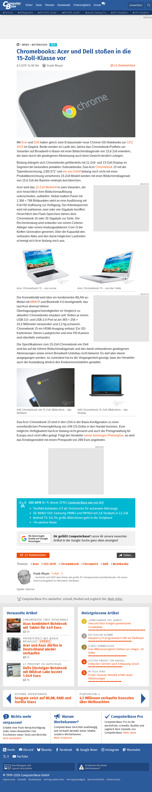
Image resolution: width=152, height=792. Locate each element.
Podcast (9, 12)
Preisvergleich (81, 5)
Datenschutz (113, 779)
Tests (39, 5)
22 (27, 657)
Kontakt (22, 779)
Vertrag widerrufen (54, 779)
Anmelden (136, 5)
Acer (24, 142)
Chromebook (104, 167)
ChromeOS (90, 564)
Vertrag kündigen (76, 779)
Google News (89, 750)
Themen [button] (49, 5)
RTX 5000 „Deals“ (48, 12)
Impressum (9, 779)
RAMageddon (26, 12)
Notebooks (39, 44)
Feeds (11, 750)
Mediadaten (35, 779)
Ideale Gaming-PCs (96, 12)
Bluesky (46, 750)
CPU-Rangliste (142, 12)
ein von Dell (71, 171)
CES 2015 (49, 564)
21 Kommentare (34, 555)
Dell (36, 142)
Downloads (63, 5)
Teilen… (127, 555)
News (25, 44)
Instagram (112, 750)
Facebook (66, 750)
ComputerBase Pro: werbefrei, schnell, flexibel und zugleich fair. (72, 599)
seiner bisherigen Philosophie (103, 435)
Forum (97, 5)
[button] (149, 5)
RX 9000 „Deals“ (72, 12)
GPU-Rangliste (120, 12)
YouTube (22, 756)
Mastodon (133, 750)
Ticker (29, 5)
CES (53, 44)
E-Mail (55, 573)
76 (27, 679)
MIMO (34, 301)
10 (27, 631)
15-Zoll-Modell (44, 187)
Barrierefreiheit (95, 779)
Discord (28, 750)
